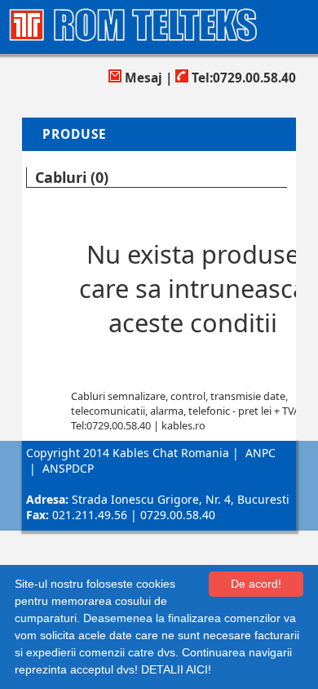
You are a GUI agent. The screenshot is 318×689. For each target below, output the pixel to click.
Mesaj (141, 78)
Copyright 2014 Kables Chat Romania (127, 452)
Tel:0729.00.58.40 (242, 78)
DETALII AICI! (176, 669)
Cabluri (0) (71, 177)
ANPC (260, 452)
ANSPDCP (68, 468)
